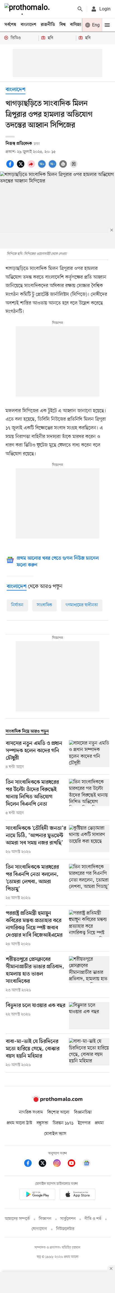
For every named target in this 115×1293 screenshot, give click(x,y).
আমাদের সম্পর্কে (17, 1219)
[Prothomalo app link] (37, 1195)
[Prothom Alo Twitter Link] (45, 1164)
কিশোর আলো (58, 1112)
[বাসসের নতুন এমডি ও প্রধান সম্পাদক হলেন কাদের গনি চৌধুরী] (89, 755)
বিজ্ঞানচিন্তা (83, 1112)
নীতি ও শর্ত (93, 1219)
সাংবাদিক (44, 605)
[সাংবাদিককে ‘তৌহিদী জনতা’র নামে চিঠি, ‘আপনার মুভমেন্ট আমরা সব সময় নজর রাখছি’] (89, 840)
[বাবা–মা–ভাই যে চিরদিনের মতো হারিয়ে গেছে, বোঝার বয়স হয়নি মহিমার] (89, 1053)
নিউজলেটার (65, 1229)
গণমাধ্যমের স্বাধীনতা (82, 605)
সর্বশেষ (10, 24)
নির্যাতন (17, 605)
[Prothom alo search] (80, 9)
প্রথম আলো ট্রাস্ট (19, 1123)
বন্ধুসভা (42, 1123)
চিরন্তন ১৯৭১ (63, 1123)
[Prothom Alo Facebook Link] (30, 1164)
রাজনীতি (48, 24)
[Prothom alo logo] (57, 1101)
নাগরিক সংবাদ (31, 1112)
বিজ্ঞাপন (45, 1219)
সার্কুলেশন (68, 1219)
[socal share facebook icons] (11, 167)
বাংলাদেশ (28, 24)
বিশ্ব (62, 24)
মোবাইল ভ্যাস (55, 1134)
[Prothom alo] (28, 9)
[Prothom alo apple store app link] (77, 1195)
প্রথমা (99, 1123)
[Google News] (87, 1164)
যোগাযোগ (39, 1229)
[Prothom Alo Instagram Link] (59, 1164)
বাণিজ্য (75, 24)
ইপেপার (84, 1123)
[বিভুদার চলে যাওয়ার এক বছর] (89, 1016)
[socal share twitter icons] (21, 167)
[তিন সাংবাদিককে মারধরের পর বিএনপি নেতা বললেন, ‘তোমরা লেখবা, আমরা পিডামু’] (89, 882)
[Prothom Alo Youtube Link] (74, 1164)
